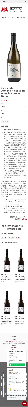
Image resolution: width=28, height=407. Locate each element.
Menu (4, 1)
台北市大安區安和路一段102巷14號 (14, 341)
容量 (2, 111)
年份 (2, 104)
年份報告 (24, 219)
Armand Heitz (23, 217)
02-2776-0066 (14, 347)
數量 (2, 117)
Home (2, 17)
